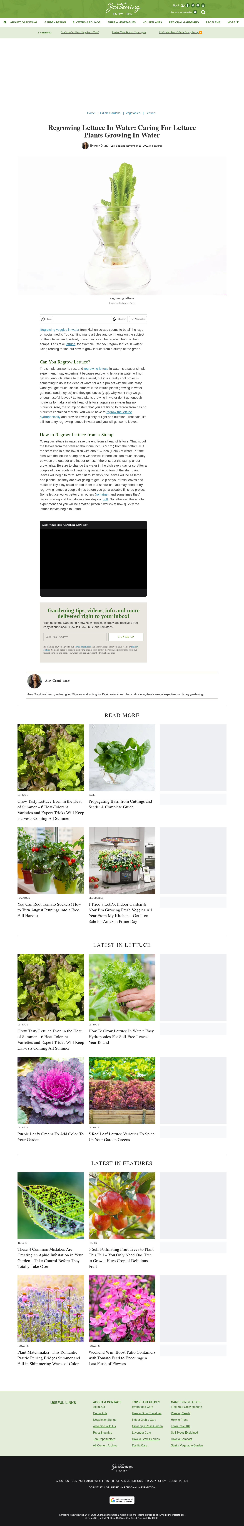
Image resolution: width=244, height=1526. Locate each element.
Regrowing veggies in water (59, 329)
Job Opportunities (104, 1439)
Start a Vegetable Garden (187, 1445)
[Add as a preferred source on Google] (122, 1500)
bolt (105, 499)
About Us (99, 1406)
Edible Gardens (110, 113)
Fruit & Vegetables (122, 22)
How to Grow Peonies (146, 1439)
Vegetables (133, 113)
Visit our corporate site (173, 1515)
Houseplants (152, 22)
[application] (93, 559)
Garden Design (55, 22)
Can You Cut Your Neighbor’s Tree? (80, 32)
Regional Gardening (184, 22)
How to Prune (179, 1419)
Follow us (121, 319)
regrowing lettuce (96, 368)
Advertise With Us (104, 1426)
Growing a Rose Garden (147, 1426)
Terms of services (82, 647)
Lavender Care (141, 1432)
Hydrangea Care (142, 1406)
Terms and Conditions (127, 1481)
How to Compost (181, 1439)
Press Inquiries (102, 1432)
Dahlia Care (139, 1445)
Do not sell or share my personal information (122, 1487)
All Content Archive (105, 1445)
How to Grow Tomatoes (146, 1413)
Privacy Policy (155, 1481)
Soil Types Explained (184, 1432)
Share (49, 319)
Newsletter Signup (104, 1419)
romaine (102, 494)
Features (157, 145)
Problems (213, 22)
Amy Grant (101, 145)
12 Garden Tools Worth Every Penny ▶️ (180, 32)
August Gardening (23, 22)
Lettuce (150, 113)
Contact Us (100, 1413)
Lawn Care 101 (180, 1426)
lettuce (70, 344)
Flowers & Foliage (86, 22)
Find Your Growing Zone (186, 1406)
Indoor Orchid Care (144, 1419)
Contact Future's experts (90, 1481)
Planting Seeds (180, 1413)
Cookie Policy (178, 1481)
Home (91, 113)
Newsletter (140, 319)
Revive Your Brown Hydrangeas (129, 32)
